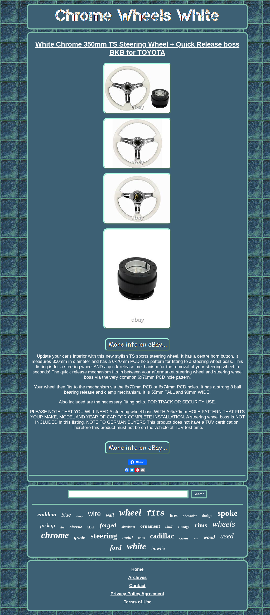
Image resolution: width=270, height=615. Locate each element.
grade (79, 537)
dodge (207, 515)
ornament (150, 526)
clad (168, 526)
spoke (228, 513)
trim (141, 538)
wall (110, 515)
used (227, 536)
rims (201, 525)
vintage (183, 527)
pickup (47, 525)
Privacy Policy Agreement (137, 593)
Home (137, 569)
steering (103, 535)
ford (116, 547)
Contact (137, 585)
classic (76, 527)
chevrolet (190, 516)
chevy (79, 516)
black (91, 527)
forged (108, 525)
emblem (46, 514)
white (136, 546)
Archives (137, 577)
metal (127, 537)
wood (209, 537)
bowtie (158, 548)
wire (94, 514)
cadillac (162, 536)
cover (183, 538)
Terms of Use (137, 601)
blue (66, 515)
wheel (130, 512)
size (196, 538)
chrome (55, 535)
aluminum (128, 527)
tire (62, 527)
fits (156, 513)
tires (173, 515)
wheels (223, 524)
